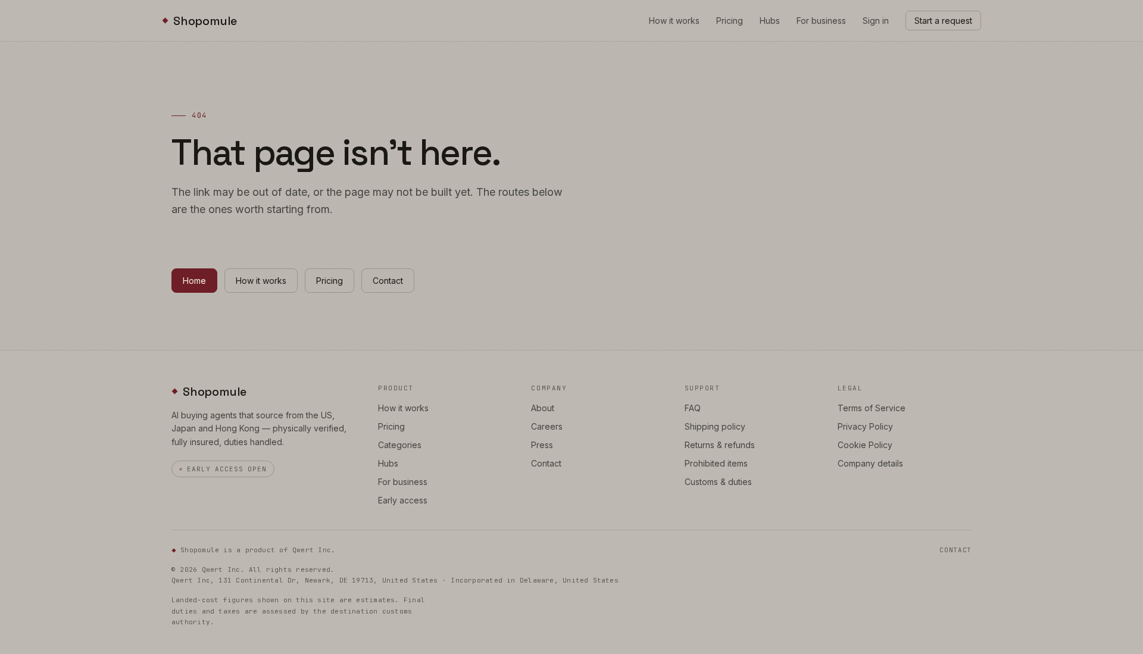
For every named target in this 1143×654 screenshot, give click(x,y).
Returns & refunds (720, 445)
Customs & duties (718, 482)
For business (821, 20)
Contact (388, 281)
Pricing (729, 20)
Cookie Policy (865, 445)
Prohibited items (716, 463)
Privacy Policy (865, 426)
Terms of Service (871, 408)
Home (194, 281)
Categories (399, 445)
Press (542, 445)
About (542, 408)
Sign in (876, 20)
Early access (402, 500)
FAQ (693, 408)
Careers (547, 426)
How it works (674, 20)
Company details (870, 463)
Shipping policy (715, 426)
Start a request (943, 20)
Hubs (770, 20)
